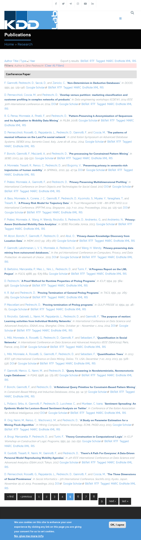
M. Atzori (9, 236)
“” (93, 82)
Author (8, 61)
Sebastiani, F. (87, 337)
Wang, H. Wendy (42, 219)
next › (112, 501)
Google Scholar (36, 87)
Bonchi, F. (22, 236)
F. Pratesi (9, 182)
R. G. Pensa (11, 115)
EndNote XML (123, 61)
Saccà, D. (40, 82)
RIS (134, 61)
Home (9, 44)
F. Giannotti (10, 82)
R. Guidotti (10, 453)
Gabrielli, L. (25, 316)
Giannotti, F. (80, 132)
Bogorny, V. (74, 165)
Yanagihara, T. (115, 198)
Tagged (100, 61)
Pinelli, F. (40, 115)
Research (25, 44)
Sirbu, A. (22, 403)
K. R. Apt (9, 292)
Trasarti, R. (26, 165)
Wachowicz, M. (47, 420)
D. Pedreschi (11, 280)
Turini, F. (82, 269)
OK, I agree (117, 524)
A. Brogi (9, 436)
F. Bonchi (9, 153)
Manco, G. (25, 370)
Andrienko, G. (93, 219)
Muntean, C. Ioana (92, 403)
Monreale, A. (26, 115)
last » (125, 501)
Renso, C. (38, 165)
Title (15, 61)
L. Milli (8, 337)
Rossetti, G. (30, 132)
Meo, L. (41, 269)
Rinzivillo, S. (60, 219)
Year (32, 61)
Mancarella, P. (27, 269)
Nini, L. (50, 269)
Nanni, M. (39, 316)
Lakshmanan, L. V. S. (30, 248)
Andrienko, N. (115, 219)
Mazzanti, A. (38, 153)
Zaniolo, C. (59, 82)
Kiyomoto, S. (85, 198)
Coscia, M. (30, 94)
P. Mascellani (11, 304)
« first (10, 496)
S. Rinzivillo (11, 316)
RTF (92, 61)
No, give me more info (29, 536)
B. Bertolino (11, 269)
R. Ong (8, 420)
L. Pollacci (10, 403)
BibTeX (84, 61)
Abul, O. (70, 236)
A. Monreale (11, 165)
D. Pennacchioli (13, 94)
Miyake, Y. (100, 198)
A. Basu (8, 198)
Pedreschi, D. (26, 82)
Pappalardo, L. (46, 132)
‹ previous (26, 496)
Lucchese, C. (67, 403)
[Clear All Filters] (54, 65)
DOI (54, 104)
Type (23, 61)
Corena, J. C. (37, 198)
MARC (110, 61)
